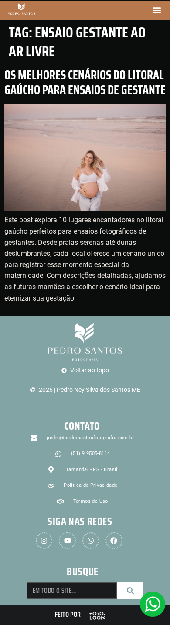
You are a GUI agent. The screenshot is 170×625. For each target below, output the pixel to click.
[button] (157, 10)
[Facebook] (113, 540)
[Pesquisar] (130, 590)
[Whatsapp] (90, 540)
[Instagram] (44, 540)
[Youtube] (67, 540)
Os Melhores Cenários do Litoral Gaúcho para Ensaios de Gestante (85, 82)
